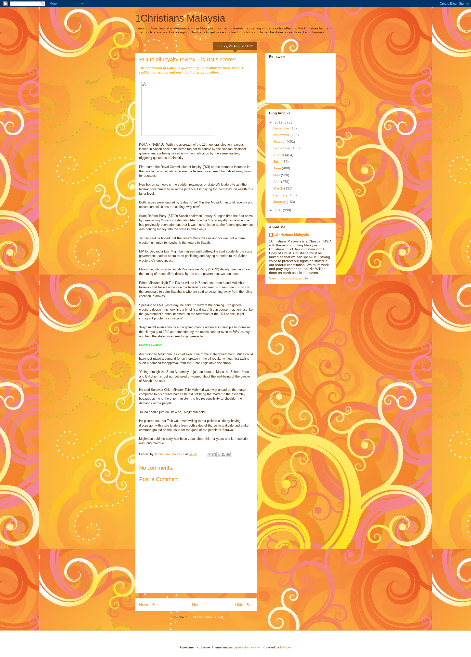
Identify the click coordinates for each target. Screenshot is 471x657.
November (281, 135)
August (279, 155)
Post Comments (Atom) (206, 617)
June (277, 168)
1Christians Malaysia (180, 18)
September (282, 148)
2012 (279, 122)
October (280, 141)
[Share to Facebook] (223, 454)
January (280, 202)
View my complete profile (288, 278)
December (281, 128)
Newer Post (149, 605)
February (280, 195)
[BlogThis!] (214, 454)
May (277, 175)
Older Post (244, 605)
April (277, 182)
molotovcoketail (249, 647)
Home (197, 605)
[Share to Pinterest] (228, 454)
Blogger (285, 647)
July (276, 162)
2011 (279, 210)
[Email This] (209, 454)
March (278, 188)
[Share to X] (218, 454)
